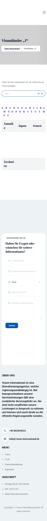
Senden (12, 325)
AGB (7, 459)
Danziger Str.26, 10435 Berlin (17, 484)
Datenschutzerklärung (13, 464)
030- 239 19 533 (11, 489)
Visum (7, 454)
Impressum (9, 469)
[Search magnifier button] (42, 93)
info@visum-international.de (16, 494)
